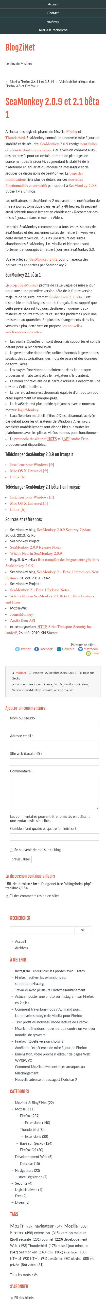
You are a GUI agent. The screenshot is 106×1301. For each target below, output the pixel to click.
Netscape (18, 690)
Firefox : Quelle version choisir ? (39, 1041)
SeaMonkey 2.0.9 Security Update (64, 529)
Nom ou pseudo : (23, 718)
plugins (76, 1259)
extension (42, 1233)
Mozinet (21, 673)
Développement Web (31, 1157)
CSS (50, 1252)
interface (70, 1252)
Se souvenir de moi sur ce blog (37, 850)
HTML (34, 1259)
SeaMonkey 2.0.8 (83, 185)
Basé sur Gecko (31, 1143)
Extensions (33, 1123)
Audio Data (75, 438)
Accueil (20, 942)
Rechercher (20, 918)
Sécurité (21, 1183)
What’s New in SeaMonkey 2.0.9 (36, 553)
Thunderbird (15, 137)
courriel (20, 684)
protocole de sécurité (35, 438)
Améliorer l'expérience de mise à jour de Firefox (51, 1048)
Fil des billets (24, 1298)
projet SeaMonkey (24, 284)
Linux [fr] (17, 476)
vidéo (31, 1265)
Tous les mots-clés (23, 1275)
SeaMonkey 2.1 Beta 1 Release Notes (39, 589)
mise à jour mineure (39, 684)
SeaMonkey (33, 690)
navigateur (81, 684)
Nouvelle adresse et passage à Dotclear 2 (46, 1080)
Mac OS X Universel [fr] (29, 470)
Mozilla (68, 684)
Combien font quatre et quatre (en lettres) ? (43, 829)
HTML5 (15, 1259)
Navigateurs (24, 1171)
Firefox (71, 131)
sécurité (47, 690)
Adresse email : (21, 736)
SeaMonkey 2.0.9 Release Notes (35, 547)
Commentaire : (21, 771)
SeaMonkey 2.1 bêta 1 (67, 296)
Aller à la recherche (53, 30)
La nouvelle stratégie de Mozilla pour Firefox (48, 1016)
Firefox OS (28, 1150)
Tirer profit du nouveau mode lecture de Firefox (51, 1022)
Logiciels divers (26, 1190)
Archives (21, 948)
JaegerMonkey (21, 614)
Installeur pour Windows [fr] (32, 464)
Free (18, 1196)
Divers (20, 1202)
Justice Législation (28, 1177)
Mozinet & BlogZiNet (31, 1103)
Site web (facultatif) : (26, 754)
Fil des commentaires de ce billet (34, 896)
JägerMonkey (28, 409)
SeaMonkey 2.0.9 (54, 143)
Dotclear (26, 1164)
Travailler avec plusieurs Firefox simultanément (50, 990)
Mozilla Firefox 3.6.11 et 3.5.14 (31, 82)
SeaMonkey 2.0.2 (43, 259)
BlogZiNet (20, 48)
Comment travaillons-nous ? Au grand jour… (48, 1009)
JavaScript (55, 1259)
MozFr (58, 684)
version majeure (64, 690)
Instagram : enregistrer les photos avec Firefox (50, 971)
